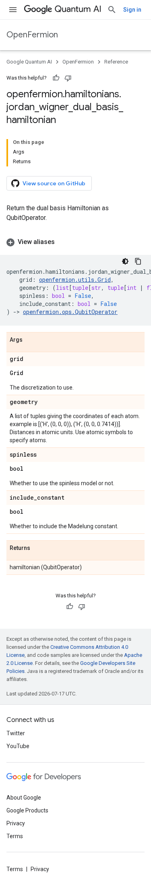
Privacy (15, 823)
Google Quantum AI (29, 62)
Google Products (27, 810)
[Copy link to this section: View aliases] (63, 242)
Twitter (15, 733)
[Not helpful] (68, 78)
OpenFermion (32, 35)
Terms (14, 836)
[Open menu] (13, 9)
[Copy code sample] (138, 261)
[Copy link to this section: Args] (31, 340)
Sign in (132, 9)
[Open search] (112, 9)
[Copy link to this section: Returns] (38, 548)
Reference (116, 62)
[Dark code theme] (125, 261)
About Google (23, 797)
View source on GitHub (54, 183)
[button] (75, 242)
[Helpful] (56, 78)
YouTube (17, 746)
